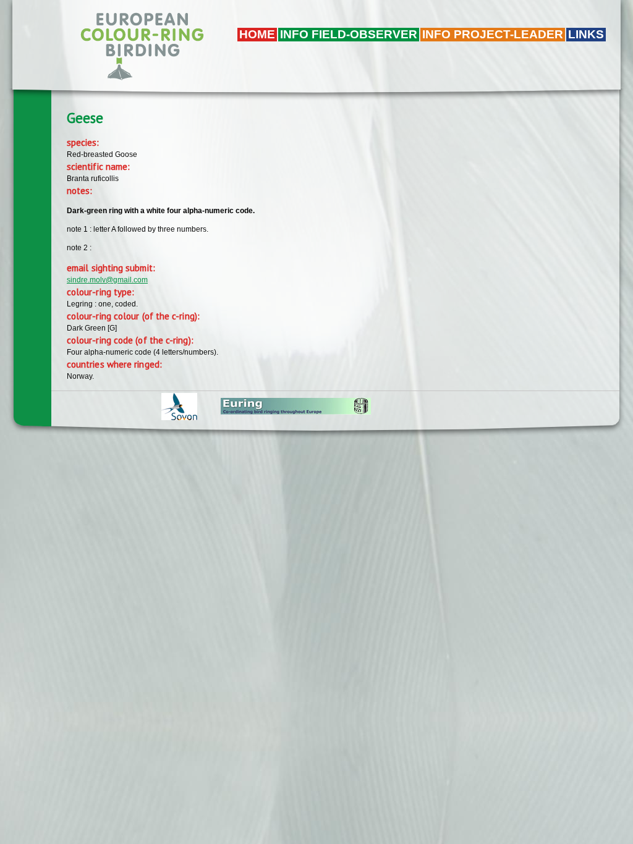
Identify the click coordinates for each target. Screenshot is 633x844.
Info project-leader (492, 34)
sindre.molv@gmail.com (107, 280)
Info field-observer (348, 34)
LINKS (586, 34)
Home (257, 34)
